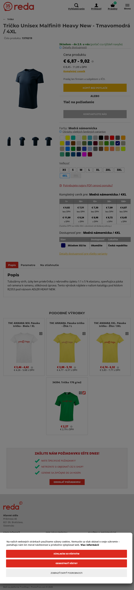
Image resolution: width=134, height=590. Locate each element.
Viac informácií (90, 544)
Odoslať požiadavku (67, 482)
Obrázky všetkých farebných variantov (84, 131)
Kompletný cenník (74, 71)
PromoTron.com (38, 587)
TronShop (24, 587)
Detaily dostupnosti (75, 47)
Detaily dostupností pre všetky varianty (83, 253)
